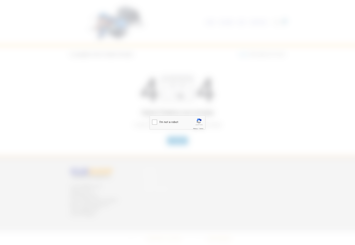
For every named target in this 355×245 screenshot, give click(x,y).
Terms (201, 128)
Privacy (195, 128)
